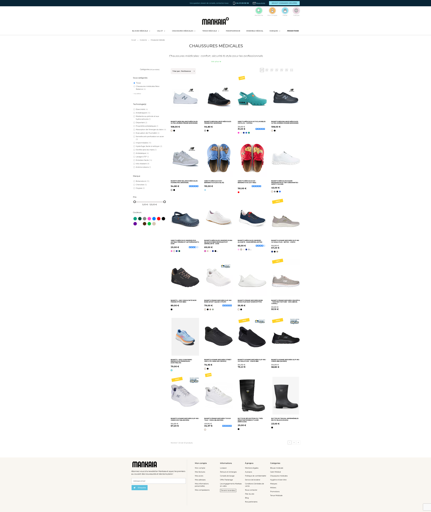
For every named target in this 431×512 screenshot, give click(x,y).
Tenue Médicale (276, 495)
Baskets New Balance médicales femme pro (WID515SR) (217, 122)
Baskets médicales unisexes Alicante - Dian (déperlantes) (250, 241)
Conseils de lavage (227, 476)
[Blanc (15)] (140, 223)
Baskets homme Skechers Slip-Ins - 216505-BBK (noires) (285, 360)
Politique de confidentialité (255, 476)
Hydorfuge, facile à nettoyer (149, 146)
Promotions (274, 492)
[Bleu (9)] (154, 218)
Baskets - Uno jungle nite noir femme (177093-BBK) (183, 301)
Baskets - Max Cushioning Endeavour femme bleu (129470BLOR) (181, 361)
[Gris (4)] (144, 218)
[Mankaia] (215, 21)
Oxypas (140, 188)
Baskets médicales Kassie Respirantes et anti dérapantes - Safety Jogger (285, 182)
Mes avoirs (199, 476)
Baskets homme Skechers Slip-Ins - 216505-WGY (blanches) (185, 419)
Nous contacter (251, 490)
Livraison (223, 468)
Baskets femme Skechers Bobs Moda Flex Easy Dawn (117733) (250, 301)
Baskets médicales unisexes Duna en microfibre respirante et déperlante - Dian (218, 242)
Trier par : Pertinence (181, 71)
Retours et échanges (228, 472)
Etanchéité (142, 109)
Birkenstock (142, 181)
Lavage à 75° (142, 157)
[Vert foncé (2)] (140, 218)
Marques (273, 484)
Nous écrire (260, 3)
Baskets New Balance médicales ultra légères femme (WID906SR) (184, 122)
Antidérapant (143, 113)
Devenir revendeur (228, 490)
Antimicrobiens (143, 167)
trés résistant (142, 164)
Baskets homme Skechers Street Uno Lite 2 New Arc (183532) (217, 360)
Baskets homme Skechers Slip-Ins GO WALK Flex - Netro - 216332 (285, 241)
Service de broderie (252, 480)
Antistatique (142, 153)
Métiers (273, 488)
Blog (247, 498)
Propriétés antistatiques (147, 126)
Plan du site (249, 494)
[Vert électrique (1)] (135, 218)
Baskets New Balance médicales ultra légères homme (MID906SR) (284, 122)
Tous (138, 83)
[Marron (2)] (144, 223)
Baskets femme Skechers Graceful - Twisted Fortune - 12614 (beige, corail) (285, 301)
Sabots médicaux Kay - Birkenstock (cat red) (247, 181)
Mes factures (200, 472)
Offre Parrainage (226, 480)
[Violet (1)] (135, 223)
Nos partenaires (251, 502)
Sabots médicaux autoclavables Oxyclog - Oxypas (251, 122)
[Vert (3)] (149, 223)
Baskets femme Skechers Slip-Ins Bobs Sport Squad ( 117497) (217, 301)
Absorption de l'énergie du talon (151, 129)
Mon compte (200, 468)
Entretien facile (144, 160)
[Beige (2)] (154, 223)
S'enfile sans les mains (146, 150)
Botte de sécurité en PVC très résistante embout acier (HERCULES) (250, 420)
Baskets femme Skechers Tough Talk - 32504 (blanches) (217, 419)
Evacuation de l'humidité (147, 133)
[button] (284, 3)
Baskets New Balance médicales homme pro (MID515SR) (184, 181)
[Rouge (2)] (158, 218)
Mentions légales (251, 468)
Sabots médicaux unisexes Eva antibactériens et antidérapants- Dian (185, 242)
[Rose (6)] (149, 218)
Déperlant (141, 122)
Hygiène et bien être (278, 480)
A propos (248, 472)
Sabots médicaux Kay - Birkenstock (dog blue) (214, 181)
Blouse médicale (276, 468)
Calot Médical (275, 472)
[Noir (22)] (163, 218)
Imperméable (143, 143)
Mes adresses (200, 480)
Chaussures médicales (279, 476)
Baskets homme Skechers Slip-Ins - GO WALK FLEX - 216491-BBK (252, 360)
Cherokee (141, 185)
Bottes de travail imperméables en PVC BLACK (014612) (284, 419)
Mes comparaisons (202, 490)
